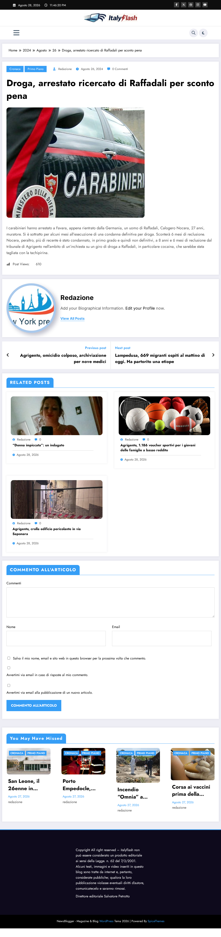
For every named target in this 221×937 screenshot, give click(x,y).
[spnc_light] (203, 33)
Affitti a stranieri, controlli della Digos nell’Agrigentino (191, 784)
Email (116, 626)
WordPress (106, 921)
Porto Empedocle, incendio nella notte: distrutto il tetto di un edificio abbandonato (28, 784)
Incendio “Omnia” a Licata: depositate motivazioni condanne (77, 793)
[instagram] (197, 4)
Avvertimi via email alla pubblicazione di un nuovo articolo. (49, 692)
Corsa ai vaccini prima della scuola (136, 790)
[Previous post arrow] (7, 355)
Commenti (13, 583)
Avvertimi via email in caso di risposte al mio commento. (47, 674)
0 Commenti (120, 69)
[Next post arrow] (213, 355)
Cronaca (15, 69)
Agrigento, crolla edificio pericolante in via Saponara (47, 531)
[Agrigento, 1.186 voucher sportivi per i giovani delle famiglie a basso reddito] (164, 415)
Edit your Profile (140, 308)
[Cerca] (193, 33)
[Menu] (16, 32)
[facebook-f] (176, 4)
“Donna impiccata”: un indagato (38, 445)
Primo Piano (36, 69)
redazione (65, 69)
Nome (10, 626)
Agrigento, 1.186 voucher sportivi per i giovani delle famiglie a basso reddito (157, 447)
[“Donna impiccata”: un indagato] (57, 415)
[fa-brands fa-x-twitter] (183, 4)
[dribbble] (190, 4)
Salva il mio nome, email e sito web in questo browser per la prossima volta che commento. (79, 658)
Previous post (95, 348)
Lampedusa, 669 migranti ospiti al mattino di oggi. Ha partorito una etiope (160, 358)
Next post (122, 348)
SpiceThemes (156, 921)
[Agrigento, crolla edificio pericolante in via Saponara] (57, 499)
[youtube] (205, 4)
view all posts (72, 318)
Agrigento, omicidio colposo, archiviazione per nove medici (63, 358)
